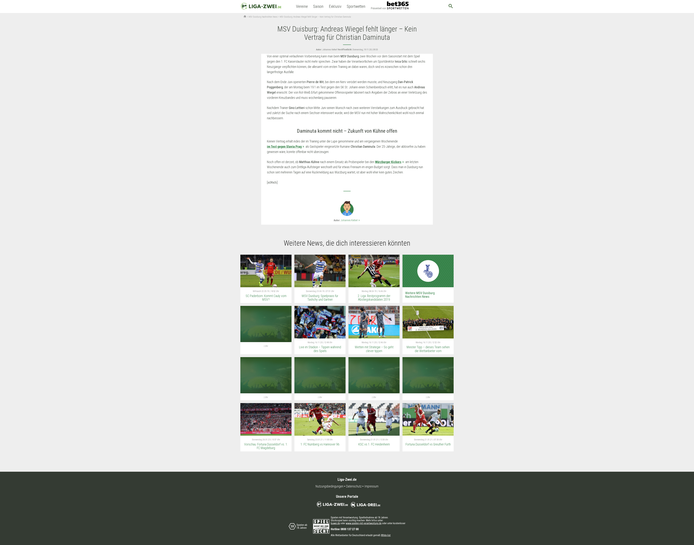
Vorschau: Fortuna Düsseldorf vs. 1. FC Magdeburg (266, 446)
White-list (386, 535)
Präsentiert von (378, 8)
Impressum (371, 486)
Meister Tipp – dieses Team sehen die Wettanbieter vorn (428, 349)
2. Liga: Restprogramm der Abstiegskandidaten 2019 (374, 298)
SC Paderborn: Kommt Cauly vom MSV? (266, 298)
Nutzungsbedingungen (329, 486)
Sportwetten (356, 6)
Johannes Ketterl (351, 220)
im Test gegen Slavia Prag (284, 146)
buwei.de (335, 523)
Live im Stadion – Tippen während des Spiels (320, 349)
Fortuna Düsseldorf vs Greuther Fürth (428, 444)
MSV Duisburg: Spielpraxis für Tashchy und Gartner (320, 298)
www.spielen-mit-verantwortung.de (364, 523)
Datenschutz (354, 486)
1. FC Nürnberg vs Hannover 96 (320, 444)
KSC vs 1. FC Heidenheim (374, 444)
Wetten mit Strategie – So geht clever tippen (374, 349)
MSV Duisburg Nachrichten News (263, 17)
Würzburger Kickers (388, 162)
